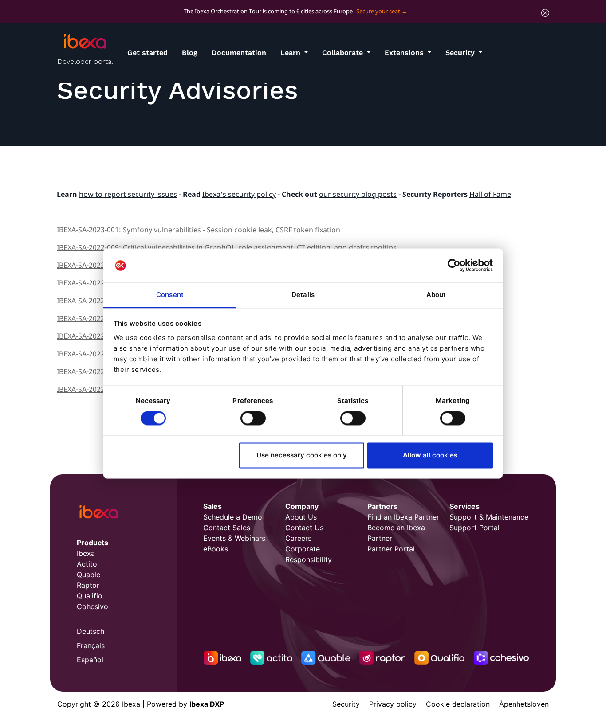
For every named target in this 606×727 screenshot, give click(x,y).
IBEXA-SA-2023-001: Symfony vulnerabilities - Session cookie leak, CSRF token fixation (198, 230)
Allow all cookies (430, 455)
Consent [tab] (170, 294)
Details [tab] (303, 294)
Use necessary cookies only (301, 455)
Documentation (239, 52)
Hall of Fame (490, 194)
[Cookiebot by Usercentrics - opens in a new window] (454, 265)
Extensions (405, 52)
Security (461, 52)
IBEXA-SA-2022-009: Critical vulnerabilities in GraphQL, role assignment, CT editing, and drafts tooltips (227, 247)
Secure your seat (378, 11)
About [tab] (436, 294)
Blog (189, 52)
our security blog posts (358, 194)
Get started (147, 52)
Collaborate (343, 52)
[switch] (253, 418)
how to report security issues (128, 194)
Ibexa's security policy (239, 194)
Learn (291, 52)
